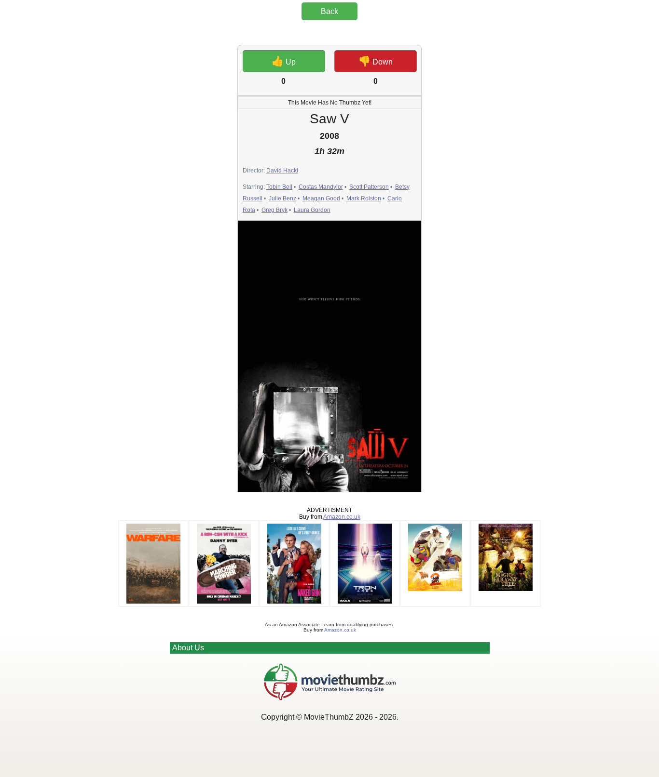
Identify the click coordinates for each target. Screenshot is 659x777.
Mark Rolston (363, 198)
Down (375, 61)
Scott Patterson (369, 187)
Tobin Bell (279, 187)
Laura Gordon (312, 210)
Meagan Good (321, 198)
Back (329, 11)
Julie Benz (282, 198)
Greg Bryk (274, 210)
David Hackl (282, 170)
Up (284, 61)
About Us (188, 648)
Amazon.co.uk (341, 517)
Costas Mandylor (321, 187)
